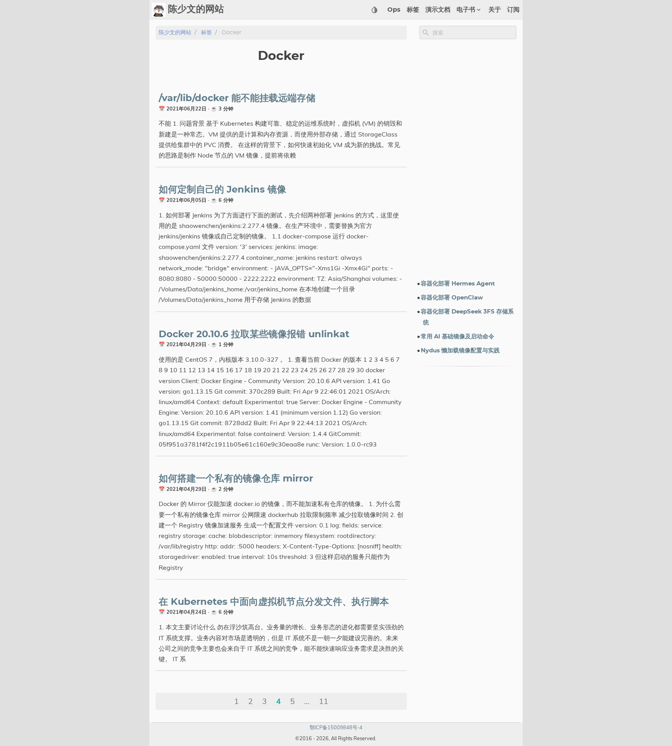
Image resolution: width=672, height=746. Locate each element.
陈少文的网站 (175, 32)
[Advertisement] (467, 159)
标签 (413, 10)
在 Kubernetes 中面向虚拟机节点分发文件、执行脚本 (274, 602)
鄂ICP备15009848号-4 (336, 727)
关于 (494, 10)
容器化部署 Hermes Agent (458, 284)
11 (323, 701)
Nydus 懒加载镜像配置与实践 (460, 351)
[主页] (158, 10)
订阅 (513, 10)
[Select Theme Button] (374, 9)
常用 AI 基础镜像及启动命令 (457, 337)
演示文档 (437, 10)
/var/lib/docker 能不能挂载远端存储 (237, 98)
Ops (394, 10)
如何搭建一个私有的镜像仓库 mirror (236, 478)
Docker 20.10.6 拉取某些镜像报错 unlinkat (254, 334)
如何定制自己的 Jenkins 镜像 (222, 189)
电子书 (466, 10)
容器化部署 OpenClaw (452, 298)
